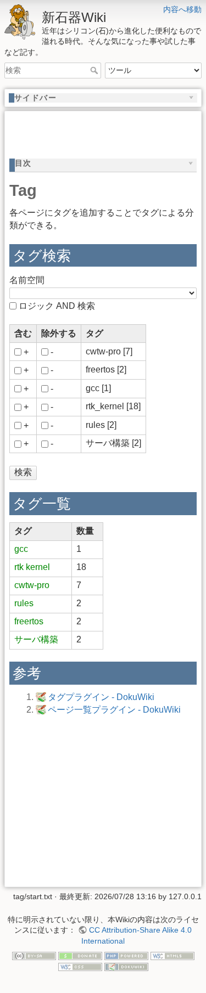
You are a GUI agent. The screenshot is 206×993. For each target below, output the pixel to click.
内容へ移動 (182, 9)
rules (24, 603)
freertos (28, 621)
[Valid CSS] (80, 966)
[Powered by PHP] (126, 955)
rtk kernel (32, 567)
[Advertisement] (107, 129)
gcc (21, 549)
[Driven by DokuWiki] (126, 966)
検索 (95, 70)
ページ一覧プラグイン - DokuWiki (114, 709)
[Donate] (80, 955)
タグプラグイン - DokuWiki (101, 697)
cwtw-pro (31, 585)
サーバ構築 (36, 639)
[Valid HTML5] (172, 955)
